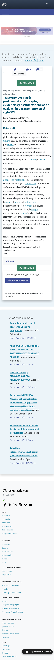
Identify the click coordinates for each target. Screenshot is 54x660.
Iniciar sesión (7, 571)
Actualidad (6, 544)
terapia (8, 202)
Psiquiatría (6, 515)
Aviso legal (6, 646)
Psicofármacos (7, 551)
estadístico (21, 179)
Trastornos (6, 522)
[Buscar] (47, 3)
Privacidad (6, 649)
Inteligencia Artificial (9, 533)
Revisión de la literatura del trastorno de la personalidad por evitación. (24, 429)
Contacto (5, 637)
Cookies (5, 653)
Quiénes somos (8, 626)
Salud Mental (7, 526)
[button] (17, 69)
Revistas (5, 559)
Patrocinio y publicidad (10, 633)
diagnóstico (8, 179)
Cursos (4, 601)
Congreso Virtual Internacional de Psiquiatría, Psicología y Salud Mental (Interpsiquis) (26, 57)
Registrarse (6, 574)
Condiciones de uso (9, 656)
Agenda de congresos (10, 608)
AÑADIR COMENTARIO (18, 280)
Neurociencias (7, 530)
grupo (18, 202)
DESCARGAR (28, 83)
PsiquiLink (5, 589)
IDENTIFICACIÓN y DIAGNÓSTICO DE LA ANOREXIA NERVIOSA (20, 376)
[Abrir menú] (5, 12)
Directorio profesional (10, 585)
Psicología (6, 519)
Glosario (5, 548)
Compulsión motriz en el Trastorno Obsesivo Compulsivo (22, 327)
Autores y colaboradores (11, 592)
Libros (4, 562)
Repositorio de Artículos (14, 54)
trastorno (31, 159)
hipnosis (29, 205)
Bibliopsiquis (7, 555)
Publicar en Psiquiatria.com (12, 612)
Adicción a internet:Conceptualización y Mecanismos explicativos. (24, 452)
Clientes (5, 630)
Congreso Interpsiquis (10, 604)
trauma (6, 140)
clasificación (30, 183)
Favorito (20, 73)
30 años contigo (8, 623)
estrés (10, 144)
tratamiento (30, 202)
